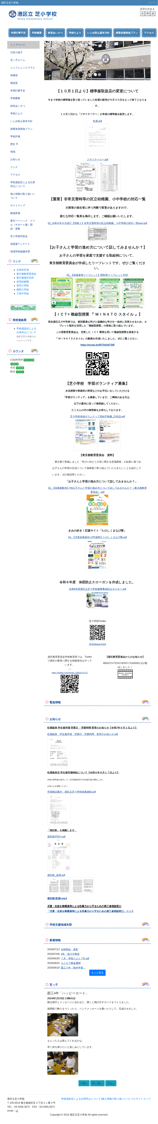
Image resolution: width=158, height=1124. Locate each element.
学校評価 (15, 136)
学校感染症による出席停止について (22, 184)
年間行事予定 (18, 32)
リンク (14, 167)
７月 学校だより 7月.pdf (75, 958)
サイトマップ (17, 205)
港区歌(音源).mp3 (57, 898)
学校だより (75, 32)
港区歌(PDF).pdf (56, 836)
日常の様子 (16, 52)
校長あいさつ (55, 32)
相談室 (14, 83)
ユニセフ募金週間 (71, 963)
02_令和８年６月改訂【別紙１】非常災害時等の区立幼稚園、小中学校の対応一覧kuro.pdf (97, 223)
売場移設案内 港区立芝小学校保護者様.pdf (71, 791)
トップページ (17, 44)
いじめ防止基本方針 (98, 32)
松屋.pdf (97, 121)
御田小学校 (22, 289)
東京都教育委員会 (26, 274)
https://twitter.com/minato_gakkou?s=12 (70, 673)
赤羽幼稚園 (22, 281)
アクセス (149, 32)
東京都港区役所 (25, 277)
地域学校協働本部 (20, 251)
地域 (12, 151)
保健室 (14, 75)
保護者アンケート (20, 244)
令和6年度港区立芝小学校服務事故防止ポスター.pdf (97, 589)
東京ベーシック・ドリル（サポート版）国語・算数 (22, 224)
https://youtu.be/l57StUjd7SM (97, 345)
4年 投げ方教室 (70, 954)
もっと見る (97, 972)
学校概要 (37, 32)
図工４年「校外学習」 (73, 967)
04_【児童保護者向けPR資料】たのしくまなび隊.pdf (97, 537)
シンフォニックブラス (22, 67)
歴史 (13, 144)
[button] (52, 60)
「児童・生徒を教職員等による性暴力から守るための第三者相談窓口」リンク (90, 911)
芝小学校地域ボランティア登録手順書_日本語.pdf (97, 416)
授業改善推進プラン (127, 32)
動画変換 (15, 213)
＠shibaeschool (97, 644)
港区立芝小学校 (9, 2)
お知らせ (15, 159)
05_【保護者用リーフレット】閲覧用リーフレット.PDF (97, 275)
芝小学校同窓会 (19, 236)
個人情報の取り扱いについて (22, 196)
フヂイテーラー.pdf (97, 159)
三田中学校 (22, 293)
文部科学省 (22, 270)
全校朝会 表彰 (69, 949)
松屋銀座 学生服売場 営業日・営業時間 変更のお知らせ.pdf (82, 734)
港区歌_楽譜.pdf (56, 875)
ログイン (153, 3)
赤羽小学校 (22, 285)
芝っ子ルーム (17, 60)
